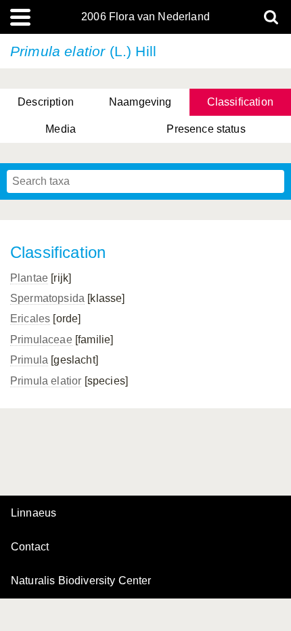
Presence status (205, 129)
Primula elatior (45, 381)
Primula (29, 360)
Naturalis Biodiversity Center (81, 580)
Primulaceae (41, 339)
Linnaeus (33, 513)
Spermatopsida (47, 298)
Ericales (30, 318)
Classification (240, 102)
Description (46, 102)
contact (30, 546)
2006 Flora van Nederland (145, 17)
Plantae (29, 278)
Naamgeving (140, 102)
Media (60, 129)
